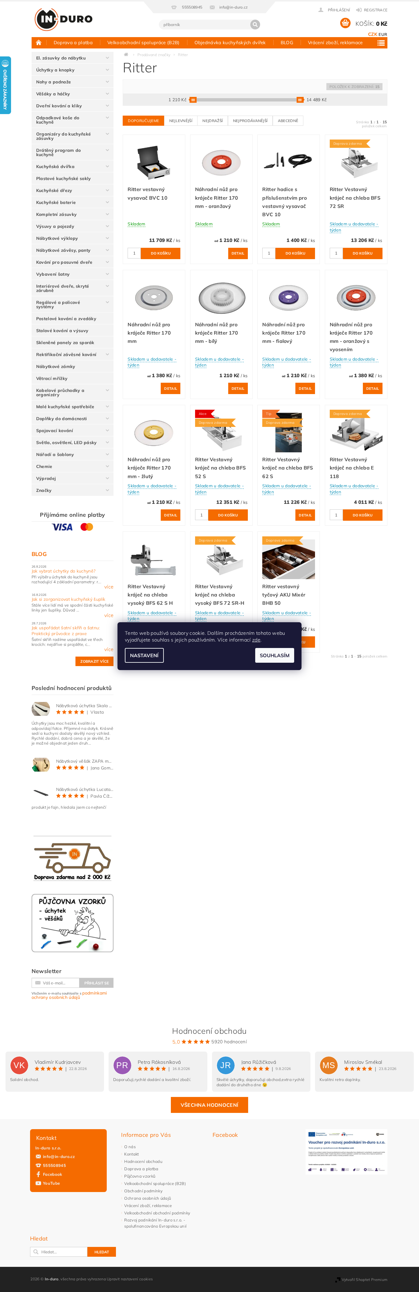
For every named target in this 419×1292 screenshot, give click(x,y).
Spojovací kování (54, 430)
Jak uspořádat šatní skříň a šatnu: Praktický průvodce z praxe (66, 631)
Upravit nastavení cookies (130, 1279)
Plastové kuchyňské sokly (63, 178)
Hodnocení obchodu (143, 1161)
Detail (238, 253)
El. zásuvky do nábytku (61, 58)
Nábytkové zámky (55, 366)
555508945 (54, 1165)
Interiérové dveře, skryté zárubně (62, 288)
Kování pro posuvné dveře (64, 262)
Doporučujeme (143, 120)
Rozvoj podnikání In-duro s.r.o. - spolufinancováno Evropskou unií (155, 1223)
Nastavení (144, 655)
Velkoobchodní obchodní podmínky (157, 1212)
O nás (130, 1146)
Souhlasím (275, 655)
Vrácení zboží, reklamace (335, 42)
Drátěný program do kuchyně (58, 152)
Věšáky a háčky (53, 94)
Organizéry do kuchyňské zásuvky (63, 136)
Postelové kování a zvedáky (66, 318)
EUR (383, 34)
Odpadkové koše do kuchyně (57, 120)
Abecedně (288, 120)
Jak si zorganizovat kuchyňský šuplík (69, 599)
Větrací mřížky (51, 378)
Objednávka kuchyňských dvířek (230, 42)
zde (256, 640)
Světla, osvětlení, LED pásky (66, 442)
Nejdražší (212, 120)
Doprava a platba (73, 42)
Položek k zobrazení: (354, 86)
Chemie (44, 466)
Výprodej (46, 478)
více (108, 586)
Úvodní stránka (39, 42)
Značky (44, 490)
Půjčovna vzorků (139, 1176)
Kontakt (131, 1154)
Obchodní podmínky (143, 1190)
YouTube (51, 1183)
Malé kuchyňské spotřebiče (65, 406)
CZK (372, 34)
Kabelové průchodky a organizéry (60, 392)
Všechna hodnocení (209, 1105)
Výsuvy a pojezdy (55, 226)
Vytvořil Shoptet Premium (365, 1279)
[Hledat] (255, 24)
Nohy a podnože (53, 82)
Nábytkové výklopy (57, 238)
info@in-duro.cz (59, 1156)
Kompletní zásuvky (56, 214)
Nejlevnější (181, 120)
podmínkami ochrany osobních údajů (69, 995)
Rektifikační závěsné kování (66, 354)
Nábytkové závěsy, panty (63, 250)
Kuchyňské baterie (56, 202)
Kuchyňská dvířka (55, 166)
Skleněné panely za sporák (65, 342)
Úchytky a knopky (55, 70)
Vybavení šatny (53, 274)
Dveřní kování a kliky (59, 106)
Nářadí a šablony (55, 454)
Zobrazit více (94, 661)
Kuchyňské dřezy (54, 190)
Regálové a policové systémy (58, 304)
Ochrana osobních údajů (147, 1198)
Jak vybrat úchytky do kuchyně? (64, 571)
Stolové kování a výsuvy (62, 330)
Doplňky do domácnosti (61, 418)
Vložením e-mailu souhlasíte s (69, 995)
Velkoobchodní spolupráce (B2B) (143, 42)
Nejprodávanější (250, 120)
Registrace (375, 10)
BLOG (287, 42)
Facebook (52, 1174)
